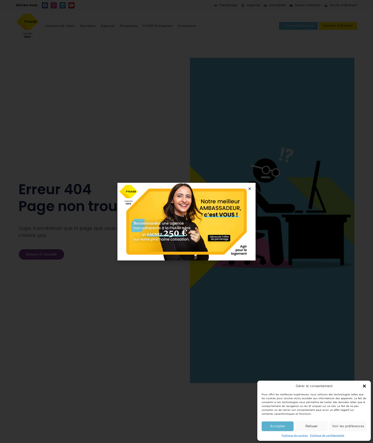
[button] (364, 386)
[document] (186, 221)
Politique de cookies (295, 435)
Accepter (277, 426)
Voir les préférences (348, 426)
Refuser (311, 426)
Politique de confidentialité (327, 435)
